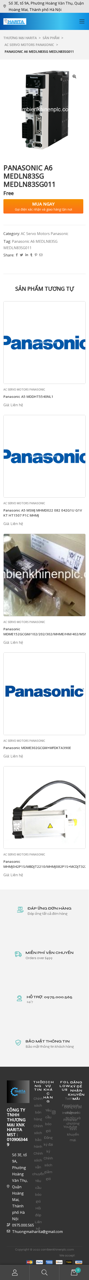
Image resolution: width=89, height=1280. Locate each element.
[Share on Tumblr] (31, 255)
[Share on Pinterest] (36, 255)
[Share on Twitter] (21, 255)
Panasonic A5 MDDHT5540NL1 (28, 396)
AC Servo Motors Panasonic (44, 233)
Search (44, 1272)
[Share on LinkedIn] (26, 255)
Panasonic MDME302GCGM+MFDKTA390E (37, 747)
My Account (15, 1272)
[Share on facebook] (17, 255)
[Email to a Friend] (41, 255)
